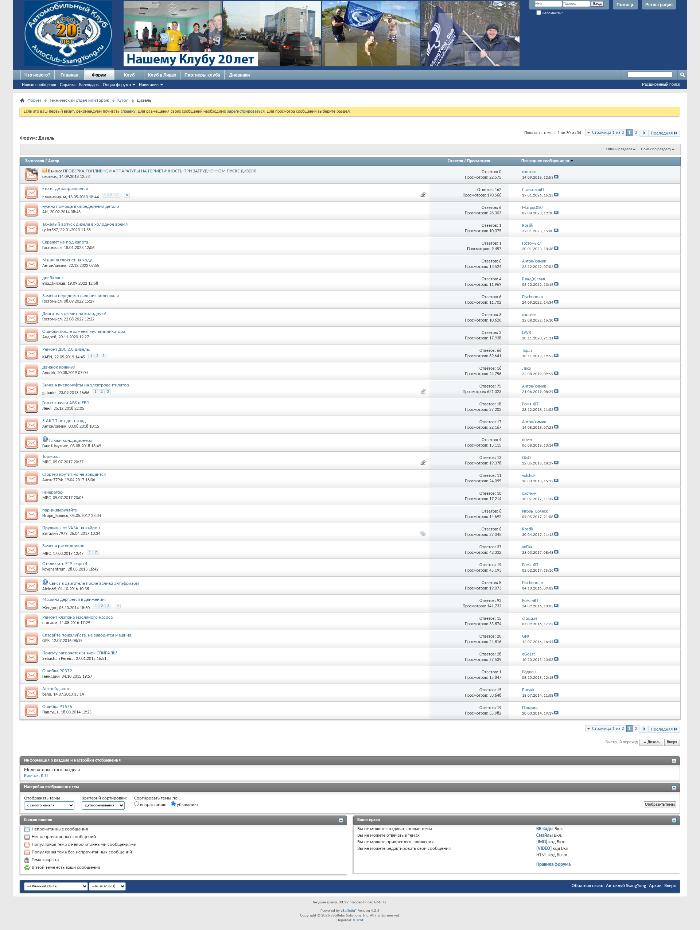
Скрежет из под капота (65, 242)
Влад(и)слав (53, 283)
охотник (49, 177)
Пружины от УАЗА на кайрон (71, 528)
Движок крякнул (58, 367)
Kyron (123, 100)
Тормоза (50, 456)
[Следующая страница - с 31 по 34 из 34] (644, 133)
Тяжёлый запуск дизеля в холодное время (85, 224)
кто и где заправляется (65, 188)
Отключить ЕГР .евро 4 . (66, 563)
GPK (46, 641)
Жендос (49, 608)
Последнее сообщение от (545, 161)
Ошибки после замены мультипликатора (83, 331)
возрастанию (152, 804)
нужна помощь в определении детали (80, 206)
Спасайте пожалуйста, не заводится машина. (87, 635)
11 (499, 476)
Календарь (89, 84)
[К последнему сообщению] (556, 178)
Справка (67, 84)
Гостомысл (52, 248)
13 (499, 458)
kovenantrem (54, 569)
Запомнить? (552, 13)
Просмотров (478, 161)
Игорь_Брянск (55, 516)
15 (499, 618)
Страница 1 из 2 (608, 132)
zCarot (358, 920)
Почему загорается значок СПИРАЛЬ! (79, 653)
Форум (99, 75)
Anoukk (48, 373)
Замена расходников (63, 546)
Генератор (52, 492)
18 (499, 404)
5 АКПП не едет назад (64, 421)
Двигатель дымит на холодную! (74, 313)
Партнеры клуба (202, 75)
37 (499, 547)
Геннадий (50, 676)
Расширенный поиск (661, 84)
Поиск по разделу (656, 149)
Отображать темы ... (44, 798)
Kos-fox (31, 775)
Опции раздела (619, 149)
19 (499, 565)
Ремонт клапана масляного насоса (77, 617)
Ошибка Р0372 (57, 671)
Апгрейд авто (55, 688)
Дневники (239, 75)
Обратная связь (587, 885)
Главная (69, 75)
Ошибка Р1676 (57, 706)
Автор (53, 161)
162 (498, 190)
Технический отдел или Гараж (79, 100)
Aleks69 (49, 589)
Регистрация (659, 4)
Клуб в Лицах (162, 75)
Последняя (662, 133)
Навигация (149, 84)
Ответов (455, 161)
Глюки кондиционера (70, 440)
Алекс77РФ (52, 480)
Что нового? (37, 75)
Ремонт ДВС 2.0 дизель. (66, 349)
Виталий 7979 (54, 534)
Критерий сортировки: (104, 798)
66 (499, 351)
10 (499, 493)
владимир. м (54, 197)
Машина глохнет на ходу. (67, 260)
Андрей (49, 337)
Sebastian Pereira (58, 659)
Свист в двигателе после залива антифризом (94, 583)
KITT (45, 775)
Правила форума (553, 864)
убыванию (187, 804)
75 (499, 386)
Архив (655, 885)
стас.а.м (49, 623)
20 (499, 636)
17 (499, 422)
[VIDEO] (544, 848)
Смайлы (544, 835)
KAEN (47, 357)
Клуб (129, 75)
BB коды (544, 828)
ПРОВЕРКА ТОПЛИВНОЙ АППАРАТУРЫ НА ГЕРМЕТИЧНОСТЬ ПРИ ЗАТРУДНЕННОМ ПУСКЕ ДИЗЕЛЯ (159, 171)
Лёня (46, 408)
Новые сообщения (39, 84)
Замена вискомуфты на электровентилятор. (86, 385)
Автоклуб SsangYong (626, 885)
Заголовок (34, 161)
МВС (46, 462)
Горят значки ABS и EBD (65, 403)
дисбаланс (53, 278)
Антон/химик (54, 266)
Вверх (672, 742)
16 (499, 368)
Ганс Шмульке (55, 446)
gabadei (49, 393)
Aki (45, 212)
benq (46, 694)
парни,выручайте (59, 510)
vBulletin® (349, 911)
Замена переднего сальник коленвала (80, 295)
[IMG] (541, 842)
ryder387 (50, 230)
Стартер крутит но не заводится (74, 474)
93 (499, 601)
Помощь (625, 4)
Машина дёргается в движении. (74, 599)
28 (499, 654)
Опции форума (117, 84)
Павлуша (50, 712)
